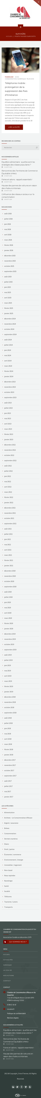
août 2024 (8, 340)
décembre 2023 (10, 382)
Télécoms (30, 79)
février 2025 (8, 308)
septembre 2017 (10, 776)
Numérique (21, 79)
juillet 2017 (8, 786)
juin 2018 (7, 728)
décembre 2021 (10, 508)
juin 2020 (7, 602)
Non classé (8, 870)
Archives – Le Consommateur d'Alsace (18, 818)
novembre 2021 (10, 513)
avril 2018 (7, 739)
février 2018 (8, 749)
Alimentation (9, 812)
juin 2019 (7, 665)
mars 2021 (8, 555)
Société (7, 891)
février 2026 (8, 245)
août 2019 (8, 655)
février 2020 (8, 623)
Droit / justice (9, 849)
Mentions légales (13, 1018)
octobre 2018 (9, 707)
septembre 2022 (10, 460)
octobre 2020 (9, 581)
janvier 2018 (8, 755)
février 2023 (8, 434)
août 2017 (8, 781)
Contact (7, 981)
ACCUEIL (9, 36)
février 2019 (8, 686)
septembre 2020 (10, 586)
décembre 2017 (10, 760)
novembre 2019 (10, 639)
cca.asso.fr (10, 1009)
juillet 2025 (8, 282)
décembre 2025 (10, 255)
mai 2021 (7, 544)
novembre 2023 (10, 387)
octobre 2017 (9, 770)
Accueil (6, 954)
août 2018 (8, 718)
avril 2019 (7, 676)
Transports (8, 907)
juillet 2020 (8, 597)
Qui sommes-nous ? (18, 942)
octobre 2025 (9, 266)
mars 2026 (8, 240)
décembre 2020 (10, 571)
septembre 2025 (10, 271)
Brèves (6, 828)
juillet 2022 (8, 471)
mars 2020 (8, 618)
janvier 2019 (8, 692)
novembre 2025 (10, 261)
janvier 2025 (8, 313)
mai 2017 (7, 791)
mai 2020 (7, 607)
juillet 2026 (8, 219)
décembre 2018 (10, 697)
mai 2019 (7, 671)
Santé (6, 886)
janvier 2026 (8, 250)
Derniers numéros (11, 839)
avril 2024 (7, 361)
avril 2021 (7, 550)
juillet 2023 (8, 408)
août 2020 (8, 592)
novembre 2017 (10, 765)
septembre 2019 (10, 649)
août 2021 (8, 529)
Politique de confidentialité (16, 1013)
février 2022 (8, 497)
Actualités (8, 960)
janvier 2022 (8, 502)
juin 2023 (7, 413)
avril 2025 (7, 297)
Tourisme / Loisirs (11, 902)
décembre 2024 (10, 319)
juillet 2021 (8, 534)
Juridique (7, 965)
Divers (6, 844)
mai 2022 (7, 481)
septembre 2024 (10, 334)
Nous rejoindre (9, 875)
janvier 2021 (8, 565)
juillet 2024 (8, 345)
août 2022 (8, 466)
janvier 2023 (8, 439)
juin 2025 (7, 287)
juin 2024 (7, 350)
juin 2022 (7, 476)
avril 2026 (7, 234)
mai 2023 (7, 418)
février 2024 (8, 371)
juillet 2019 (8, 660)
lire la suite (14, 127)
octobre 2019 (9, 644)
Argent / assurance (11, 823)
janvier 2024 (8, 376)
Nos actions (8, 975)
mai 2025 (7, 292)
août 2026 (8, 213)
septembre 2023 (10, 397)
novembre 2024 (10, 324)
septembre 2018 (10, 713)
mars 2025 (8, 303)
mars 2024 (8, 366)
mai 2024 (7, 355)
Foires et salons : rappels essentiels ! (17, 180)
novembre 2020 (10, 576)
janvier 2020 (8, 628)
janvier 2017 (8, 797)
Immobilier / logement (13, 865)
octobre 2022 (9, 455)
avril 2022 (7, 487)
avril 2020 (7, 613)
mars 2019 (8, 681)
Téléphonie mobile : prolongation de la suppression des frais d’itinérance (16, 89)
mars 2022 (8, 492)
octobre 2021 (9, 518)
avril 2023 (7, 424)
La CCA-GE (7, 970)
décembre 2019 (10, 634)
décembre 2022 (10, 445)
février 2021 (8, 560)
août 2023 (8, 403)
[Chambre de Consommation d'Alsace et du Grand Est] (20, 13)
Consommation (11, 79)
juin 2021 (7, 539)
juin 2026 (7, 224)
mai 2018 (7, 734)
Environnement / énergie (13, 860)
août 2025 (8, 276)
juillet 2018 (8, 723)
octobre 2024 (9, 329)
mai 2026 (7, 229)
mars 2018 (8, 744)
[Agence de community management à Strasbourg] (20, 1095)
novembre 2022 (10, 450)
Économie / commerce (12, 854)
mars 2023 (8, 429)
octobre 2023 (9, 392)
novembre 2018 (10, 702)
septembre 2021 (10, 523)
